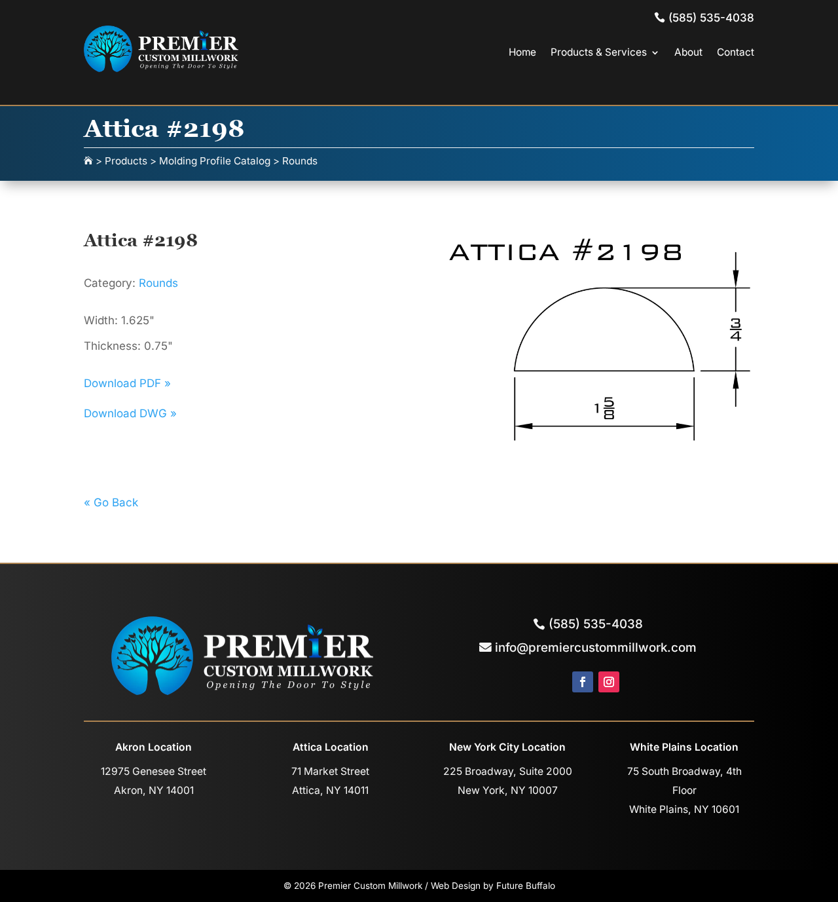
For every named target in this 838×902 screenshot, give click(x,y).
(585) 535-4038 (596, 623)
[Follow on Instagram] (608, 681)
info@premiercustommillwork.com (596, 647)
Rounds (158, 283)
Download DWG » (130, 413)
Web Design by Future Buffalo (493, 885)
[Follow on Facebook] (582, 681)
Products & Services (599, 52)
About (688, 52)
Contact (735, 52)
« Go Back (111, 502)
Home (522, 52)
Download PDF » (127, 383)
